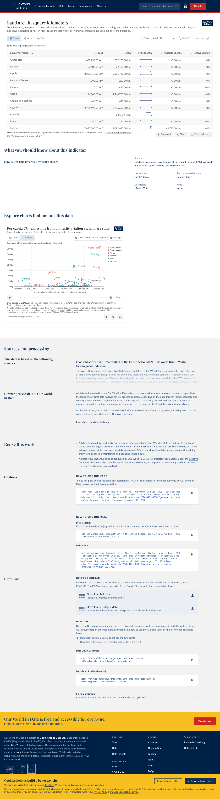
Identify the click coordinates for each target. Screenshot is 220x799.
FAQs (86, 756)
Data (61, 6)
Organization (155, 748)
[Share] (113, 317)
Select (92, 238)
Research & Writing (194, 742)
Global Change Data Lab (52, 738)
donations (49, 785)
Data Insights (119, 754)
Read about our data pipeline (91, 422)
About (100, 6)
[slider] (111, 297)
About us (153, 742)
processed (155, 166)
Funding (152, 754)
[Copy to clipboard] (188, 493)
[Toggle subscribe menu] (185, 6)
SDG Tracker (118, 772)
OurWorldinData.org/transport (19, 317)
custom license (21, 752)
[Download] (106, 317)
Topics (115, 742)
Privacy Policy (100, 792)
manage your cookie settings (124, 792)
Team (150, 760)
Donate (198, 6)
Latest (71, 6)
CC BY (39, 136)
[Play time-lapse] (10, 297)
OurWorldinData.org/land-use (20, 136)
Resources (84, 6)
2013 (18, 298)
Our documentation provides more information (101, 630)
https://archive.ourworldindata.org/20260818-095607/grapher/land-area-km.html (126, 564)
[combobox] (159, 6)
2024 (118, 298)
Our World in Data (22, 6)
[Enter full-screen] (120, 317)
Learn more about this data (118, 133)
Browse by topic (46, 6)
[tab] (14, 38)
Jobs (150, 765)
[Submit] (176, 6)
